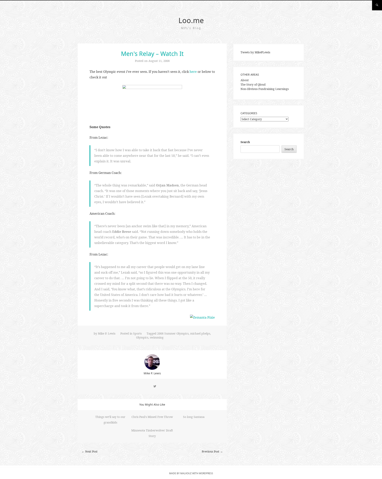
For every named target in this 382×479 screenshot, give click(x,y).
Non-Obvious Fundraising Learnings (265, 89)
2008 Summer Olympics (173, 333)
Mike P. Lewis (106, 333)
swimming (157, 337)
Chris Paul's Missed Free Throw (152, 417)
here (193, 71)
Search (245, 142)
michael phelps (200, 333)
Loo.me (191, 20)
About (245, 80)
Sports (137, 333)
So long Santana (194, 417)
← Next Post (89, 451)
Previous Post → (212, 451)
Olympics (142, 337)
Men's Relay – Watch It (152, 54)
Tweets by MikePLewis (255, 52)
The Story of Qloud (253, 84)
